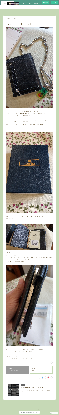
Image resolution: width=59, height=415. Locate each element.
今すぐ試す (45, 2)
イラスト (26, 7)
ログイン (54, 2)
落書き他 (32, 7)
